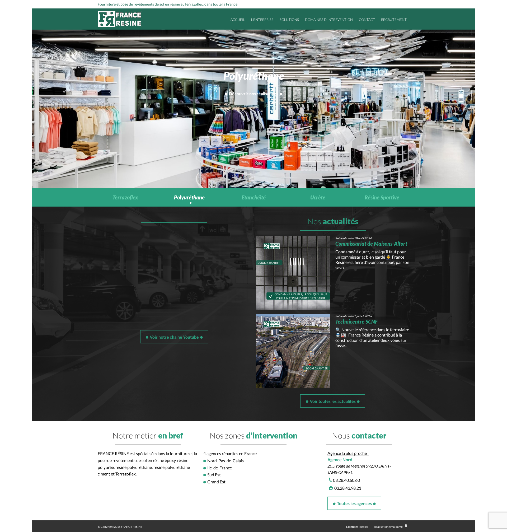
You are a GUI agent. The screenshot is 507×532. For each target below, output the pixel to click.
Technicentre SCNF (356, 321)
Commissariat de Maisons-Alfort (371, 243)
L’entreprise (262, 19)
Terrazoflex (125, 197)
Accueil (238, 19)
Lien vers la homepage (120, 19)
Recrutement (394, 19)
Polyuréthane (189, 197)
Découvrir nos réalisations (253, 93)
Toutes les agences (354, 503)
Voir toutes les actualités (333, 401)
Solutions (289, 19)
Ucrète (317, 197)
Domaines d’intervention (329, 19)
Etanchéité (254, 197)
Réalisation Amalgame (388, 526)
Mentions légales (357, 526)
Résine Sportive (382, 197)
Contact (367, 19)
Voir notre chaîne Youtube (174, 336)
